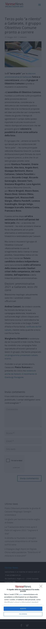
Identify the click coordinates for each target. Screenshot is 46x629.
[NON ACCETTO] (42, 587)
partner (21, 594)
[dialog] (23, 601)
